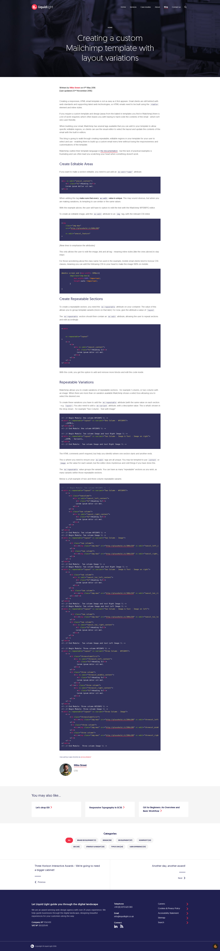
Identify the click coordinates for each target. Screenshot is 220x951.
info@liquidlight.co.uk (124, 916)
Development (86, 757)
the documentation (109, 151)
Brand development (86, 840)
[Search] (185, 7)
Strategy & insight (95, 847)
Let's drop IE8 (43, 807)
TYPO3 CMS (117, 847)
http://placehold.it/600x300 (85, 228)
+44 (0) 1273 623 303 (123, 907)
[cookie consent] (215, 946)
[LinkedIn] (115, 926)
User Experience (138, 847)
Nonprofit (145, 840)
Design (107, 840)
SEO (76, 847)
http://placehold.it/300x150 (120, 546)
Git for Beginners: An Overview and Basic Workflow (161, 809)
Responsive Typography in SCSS (105, 807)
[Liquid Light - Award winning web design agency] (42, 7)
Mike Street (75, 87)
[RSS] (121, 926)
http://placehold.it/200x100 (120, 720)
